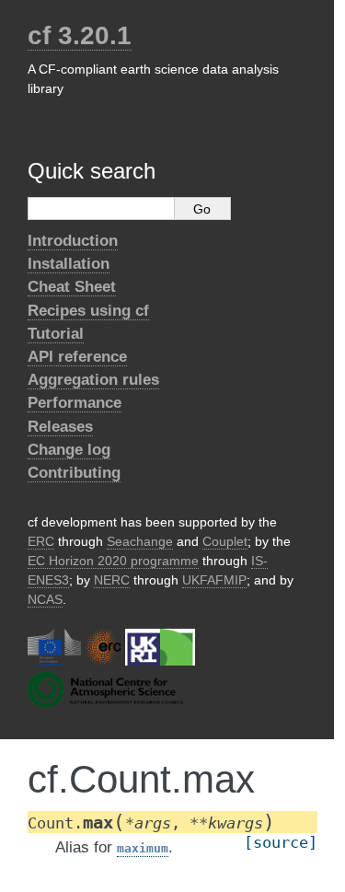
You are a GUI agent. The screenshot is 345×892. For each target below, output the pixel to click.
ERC (41, 541)
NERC (112, 580)
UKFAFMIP (214, 580)
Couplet (224, 541)
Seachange (140, 541)
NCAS (45, 599)
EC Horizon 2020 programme (113, 560)
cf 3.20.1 (80, 35)
